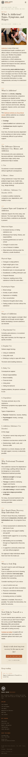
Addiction (4, 48)
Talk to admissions (14, 660)
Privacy (3, 749)
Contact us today (6, 632)
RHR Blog (15, 7)
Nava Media (4, 753)
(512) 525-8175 (5, 729)
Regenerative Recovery (7, 710)
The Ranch (3, 708)
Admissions (4, 721)
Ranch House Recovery (6, 7)
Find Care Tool (5, 723)
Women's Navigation (6, 725)
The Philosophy (5, 706)
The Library (4, 714)
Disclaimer (9, 749)
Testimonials (4, 727)
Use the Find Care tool (14, 656)
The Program (4, 704)
